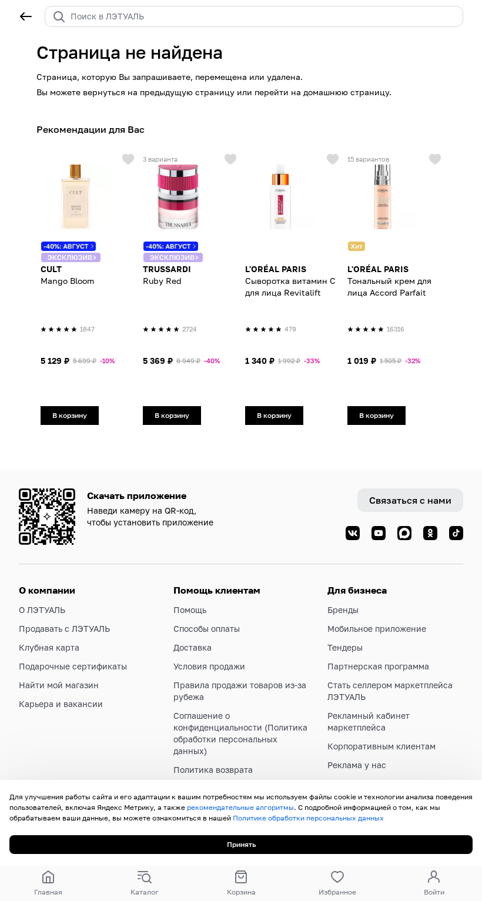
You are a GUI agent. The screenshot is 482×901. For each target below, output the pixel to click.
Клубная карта (49, 647)
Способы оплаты (206, 629)
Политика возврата (213, 770)
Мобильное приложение (376, 629)
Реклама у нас (356, 765)
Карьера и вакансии (61, 704)
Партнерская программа (378, 666)
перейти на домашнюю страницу (322, 92)
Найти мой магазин (59, 685)
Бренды (343, 610)
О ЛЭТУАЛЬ (42, 610)
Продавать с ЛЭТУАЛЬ (64, 629)
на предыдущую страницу (181, 92)
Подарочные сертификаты (73, 666)
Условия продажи (209, 666)
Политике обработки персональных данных (308, 817)
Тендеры (345, 647)
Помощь (189, 610)
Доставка (192, 647)
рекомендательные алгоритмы (240, 807)
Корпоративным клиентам (381, 746)
